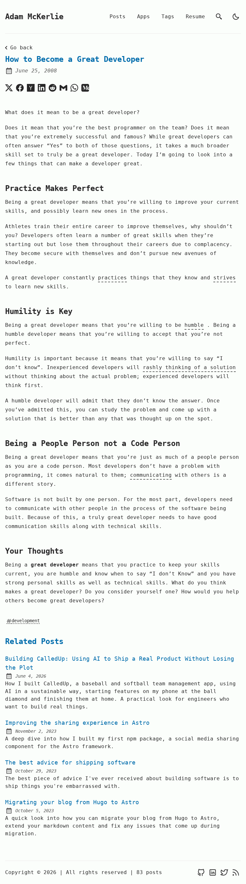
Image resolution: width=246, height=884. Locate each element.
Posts (118, 16)
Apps (143, 16)
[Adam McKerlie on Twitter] (224, 872)
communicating (151, 475)
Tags (167, 16)
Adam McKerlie (34, 16)
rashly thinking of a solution (189, 367)
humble (194, 325)
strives (224, 278)
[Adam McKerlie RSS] (236, 872)
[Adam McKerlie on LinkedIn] (213, 872)
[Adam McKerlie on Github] (201, 872)
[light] (236, 17)
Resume (195, 16)
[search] (219, 17)
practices (112, 278)
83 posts (149, 872)
